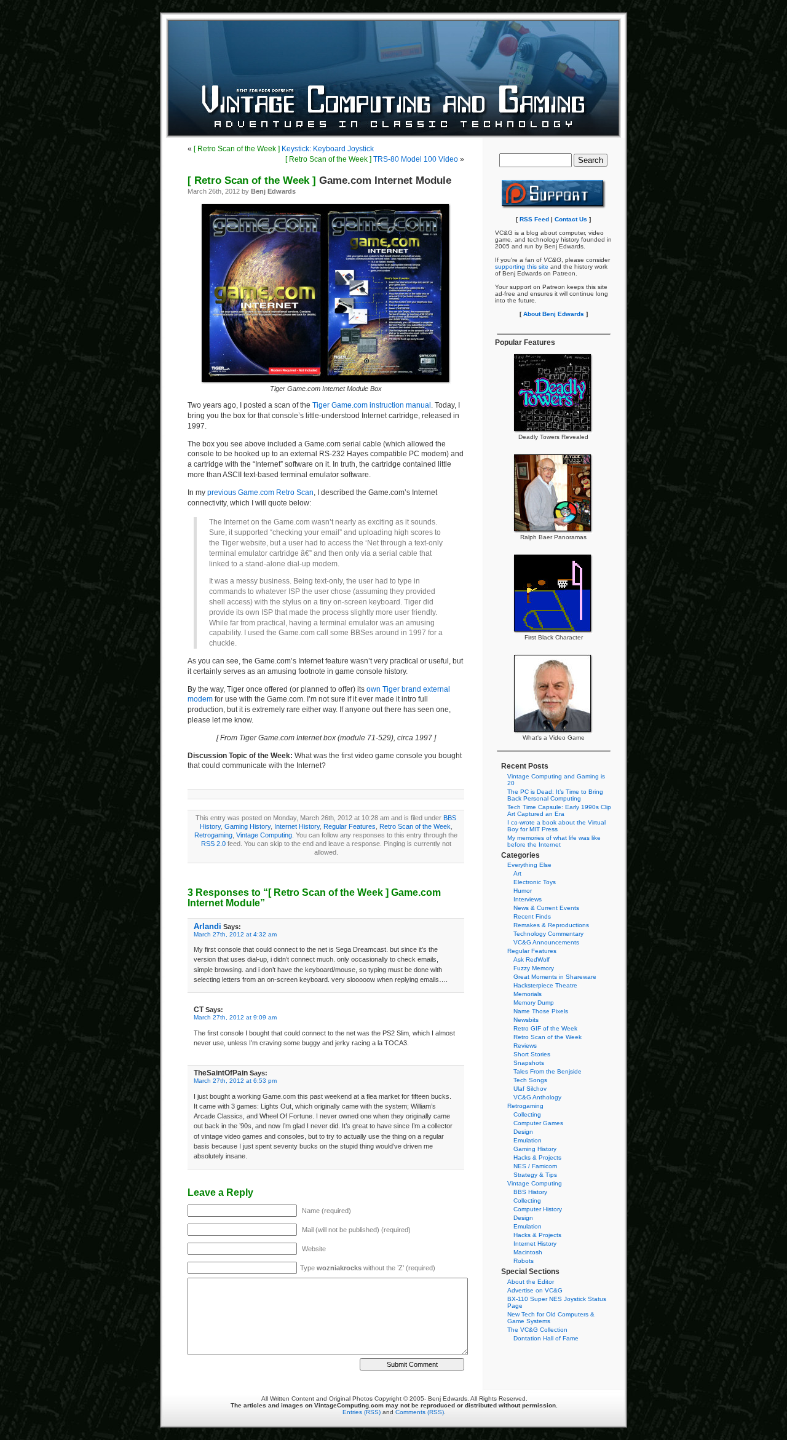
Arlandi (207, 926)
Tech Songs (530, 1080)
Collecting (527, 1114)
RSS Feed (534, 219)
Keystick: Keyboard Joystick (284, 148)
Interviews (527, 899)
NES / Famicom (535, 1166)
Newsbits (526, 1019)
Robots (523, 1260)
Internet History (297, 826)
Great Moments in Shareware (554, 976)
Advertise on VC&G (535, 1290)
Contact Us (571, 219)
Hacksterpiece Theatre (545, 985)
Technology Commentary (548, 933)
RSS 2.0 (213, 843)
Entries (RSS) (361, 1412)
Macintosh (527, 1252)
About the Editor (530, 1281)
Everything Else (529, 864)
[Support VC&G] (553, 207)
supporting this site (521, 266)
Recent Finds (532, 916)
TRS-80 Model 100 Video (371, 159)
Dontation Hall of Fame (546, 1338)
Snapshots (528, 1062)
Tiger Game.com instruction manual (371, 405)
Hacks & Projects (537, 1157)
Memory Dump (533, 1002)
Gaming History (247, 826)
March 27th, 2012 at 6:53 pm (235, 1080)
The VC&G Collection (537, 1329)
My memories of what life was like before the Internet (554, 841)
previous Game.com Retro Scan (260, 492)
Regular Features (349, 826)
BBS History (530, 1192)
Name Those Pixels (540, 1011)
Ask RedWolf (531, 959)
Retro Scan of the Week (415, 826)
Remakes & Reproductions (551, 925)
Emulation (527, 1140)
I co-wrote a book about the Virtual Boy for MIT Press (556, 826)
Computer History (537, 1209)
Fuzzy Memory (533, 968)
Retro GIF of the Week (545, 1028)
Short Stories (531, 1054)
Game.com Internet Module (319, 180)
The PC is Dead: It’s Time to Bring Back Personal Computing (555, 795)
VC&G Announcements (546, 942)
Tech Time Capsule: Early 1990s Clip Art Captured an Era (559, 810)
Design (523, 1131)
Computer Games (538, 1123)
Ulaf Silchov (530, 1088)
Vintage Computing (264, 835)
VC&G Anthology (537, 1097)
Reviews (525, 1045)
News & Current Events (546, 907)
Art (517, 873)
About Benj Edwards (553, 314)
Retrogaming (213, 835)
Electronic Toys (534, 882)
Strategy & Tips (535, 1174)
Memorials (527, 994)
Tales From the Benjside (547, 1071)
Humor (522, 890)
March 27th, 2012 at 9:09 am (235, 1017)
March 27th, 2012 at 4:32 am (235, 934)
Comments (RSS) (419, 1412)
